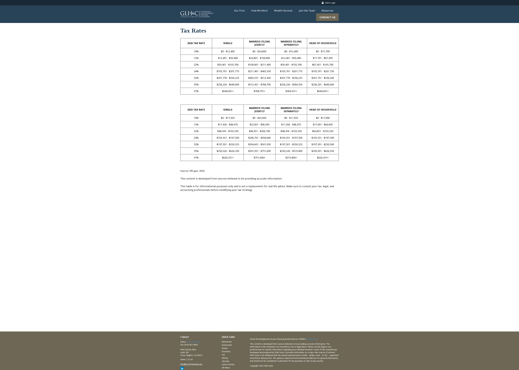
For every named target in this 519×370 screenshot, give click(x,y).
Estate (225, 348)
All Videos (226, 367)
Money (225, 358)
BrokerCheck (311, 339)
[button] (239, 10)
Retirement (227, 341)
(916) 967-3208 (193, 342)
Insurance (226, 351)
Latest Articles (228, 364)
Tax (223, 354)
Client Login (330, 2)
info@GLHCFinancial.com (191, 364)
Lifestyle (225, 361)
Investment (227, 345)
